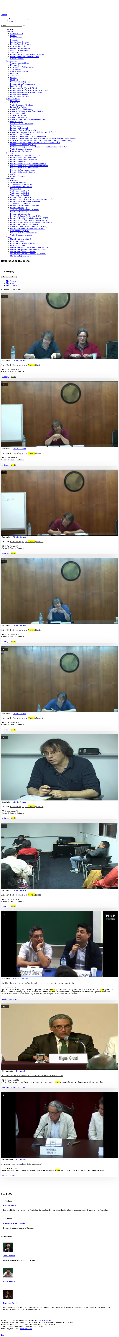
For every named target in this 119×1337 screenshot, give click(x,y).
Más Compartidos (12, 285)
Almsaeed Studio (26, 1329)
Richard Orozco (9, 1281)
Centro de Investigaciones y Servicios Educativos (28, 136)
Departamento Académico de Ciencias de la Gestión (29, 90)
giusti (23, 1087)
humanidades (7, 1087)
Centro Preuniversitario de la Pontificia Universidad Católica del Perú (35, 132)
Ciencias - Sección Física (19, 63)
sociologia (5, 377)
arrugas (4, 999)
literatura (16, 1087)
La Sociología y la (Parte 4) (26, 630)
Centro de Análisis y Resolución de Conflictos (27, 111)
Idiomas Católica (16, 122)
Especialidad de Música (19, 113)
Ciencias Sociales (16, 34)
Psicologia (14, 80)
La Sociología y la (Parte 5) (26, 718)
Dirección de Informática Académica (23, 159)
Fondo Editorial (16, 86)
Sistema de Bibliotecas (18, 182)
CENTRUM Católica (18, 115)
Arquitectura (14, 76)
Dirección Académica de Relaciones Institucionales (29, 166)
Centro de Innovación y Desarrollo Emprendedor (28, 120)
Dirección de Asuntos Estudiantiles (23, 157)
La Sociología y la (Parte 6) (26, 806)
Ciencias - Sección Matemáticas (21, 67)
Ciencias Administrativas (19, 71)
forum (15, 999)
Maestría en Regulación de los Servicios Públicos (28, 250)
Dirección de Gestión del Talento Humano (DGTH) (29, 220)
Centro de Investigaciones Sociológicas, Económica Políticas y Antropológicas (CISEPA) (43, 138)
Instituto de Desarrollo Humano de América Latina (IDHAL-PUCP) (35, 143)
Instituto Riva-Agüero (18, 107)
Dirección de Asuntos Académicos (22, 170)
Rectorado (14, 180)
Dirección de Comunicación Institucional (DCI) (27, 229)
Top (2, 1335)
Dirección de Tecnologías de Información (25, 201)
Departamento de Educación (20, 94)
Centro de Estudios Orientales (21, 149)
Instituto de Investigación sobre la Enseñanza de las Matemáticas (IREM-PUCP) (39, 147)
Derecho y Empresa (17, 245)
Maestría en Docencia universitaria (23, 252)
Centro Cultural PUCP (18, 117)
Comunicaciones (16, 38)
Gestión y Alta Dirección (19, 50)
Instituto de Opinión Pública (20, 134)
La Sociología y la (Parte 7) (26, 894)
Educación (14, 40)
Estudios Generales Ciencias (20, 44)
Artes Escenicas (16, 52)
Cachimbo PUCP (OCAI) (19, 231)
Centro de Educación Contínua (21, 109)
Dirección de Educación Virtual (21, 161)
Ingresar (9, 21)
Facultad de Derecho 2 (18, 212)
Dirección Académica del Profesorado (24, 168)
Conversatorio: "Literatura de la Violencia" (21, 1164)
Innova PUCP (15, 189)
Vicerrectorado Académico (20, 203)
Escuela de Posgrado (17, 241)
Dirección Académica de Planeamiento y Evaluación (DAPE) (32, 222)
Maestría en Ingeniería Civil (20, 256)
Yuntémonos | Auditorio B (19, 193)
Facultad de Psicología (18, 208)
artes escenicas (15, 69)
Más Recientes (11, 281)
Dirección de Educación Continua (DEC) (25, 216)
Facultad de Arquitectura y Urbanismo (24, 224)
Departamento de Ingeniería (20, 82)
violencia (13, 1175)
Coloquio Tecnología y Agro (20, 197)
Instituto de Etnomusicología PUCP (23, 145)
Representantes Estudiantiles (20, 151)
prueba (12, 174)
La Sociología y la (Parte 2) (26, 453)
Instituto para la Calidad (19, 128)
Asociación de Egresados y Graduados (24, 210)
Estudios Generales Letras (19, 42)
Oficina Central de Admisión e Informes (25, 155)
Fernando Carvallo (10, 1303)
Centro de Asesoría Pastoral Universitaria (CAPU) (28, 226)
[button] (4, 15)
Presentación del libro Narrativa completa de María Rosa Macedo (32, 1075)
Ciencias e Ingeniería (18, 46)
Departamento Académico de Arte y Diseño (26, 92)
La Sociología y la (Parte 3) (26, 541)
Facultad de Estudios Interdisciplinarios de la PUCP (29, 218)
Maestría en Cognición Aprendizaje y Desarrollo (28, 254)
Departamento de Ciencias (20, 96)
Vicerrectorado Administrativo (21, 187)
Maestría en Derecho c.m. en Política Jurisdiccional (29, 247)
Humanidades (15, 65)
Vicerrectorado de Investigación (21, 185)
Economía (14, 73)
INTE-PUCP (15, 101)
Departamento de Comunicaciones (22, 84)
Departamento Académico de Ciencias (24, 88)
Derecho (13, 36)
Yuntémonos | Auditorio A (19, 191)
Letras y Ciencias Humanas (20, 48)
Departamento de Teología (20, 214)
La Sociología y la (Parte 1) (26, 365)
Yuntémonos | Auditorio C (19, 195)
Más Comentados (9, 277)
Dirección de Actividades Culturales (23, 233)
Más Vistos (10, 283)
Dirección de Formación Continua (22, 172)
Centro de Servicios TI (42, 1320)
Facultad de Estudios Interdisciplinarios (24, 57)
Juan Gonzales (9, 1256)
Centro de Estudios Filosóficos (21, 105)
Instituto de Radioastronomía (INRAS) (24, 206)
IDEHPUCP (15, 103)
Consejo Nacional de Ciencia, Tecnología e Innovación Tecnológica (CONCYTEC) (41, 141)
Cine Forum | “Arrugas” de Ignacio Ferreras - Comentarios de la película (39, 983)
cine (10, 999)
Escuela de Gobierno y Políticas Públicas (25, 243)
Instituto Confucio (16, 126)
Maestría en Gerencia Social (20, 239)
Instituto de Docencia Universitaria (23, 130)
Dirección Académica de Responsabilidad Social (28, 164)
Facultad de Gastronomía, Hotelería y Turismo (27, 55)
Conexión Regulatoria (18, 176)
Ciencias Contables (17, 59)
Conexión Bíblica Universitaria (21, 124)
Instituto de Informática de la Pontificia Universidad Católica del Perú (35, 199)
